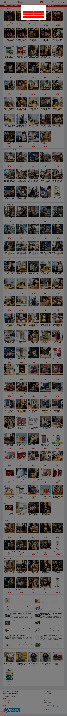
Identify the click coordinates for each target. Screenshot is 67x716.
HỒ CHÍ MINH (33, 11)
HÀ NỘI (33, 14)
